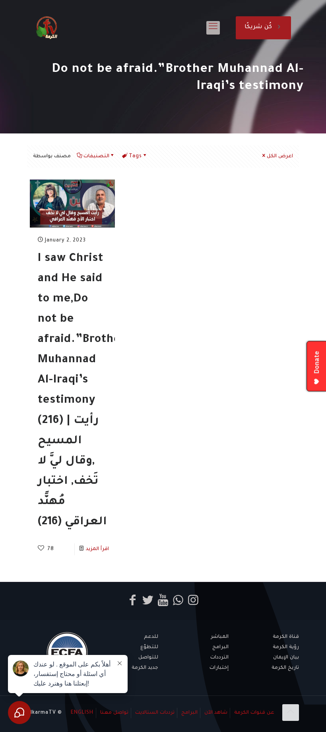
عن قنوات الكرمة (254, 713)
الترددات (219, 658)
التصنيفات (96, 156)
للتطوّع (149, 647)
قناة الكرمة (286, 637)
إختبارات (219, 668)
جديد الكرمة (145, 668)
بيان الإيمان (286, 658)
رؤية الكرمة (286, 647)
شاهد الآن (215, 713)
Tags (135, 156)
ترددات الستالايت (155, 713)
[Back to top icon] (290, 712)
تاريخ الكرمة (285, 668)
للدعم (151, 637)
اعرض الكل (280, 156)
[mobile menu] (213, 28)
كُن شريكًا (258, 27)
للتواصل (148, 658)
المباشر (220, 637)
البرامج (220, 647)
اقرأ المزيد (97, 549)
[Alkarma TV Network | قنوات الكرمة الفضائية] (46, 28)
